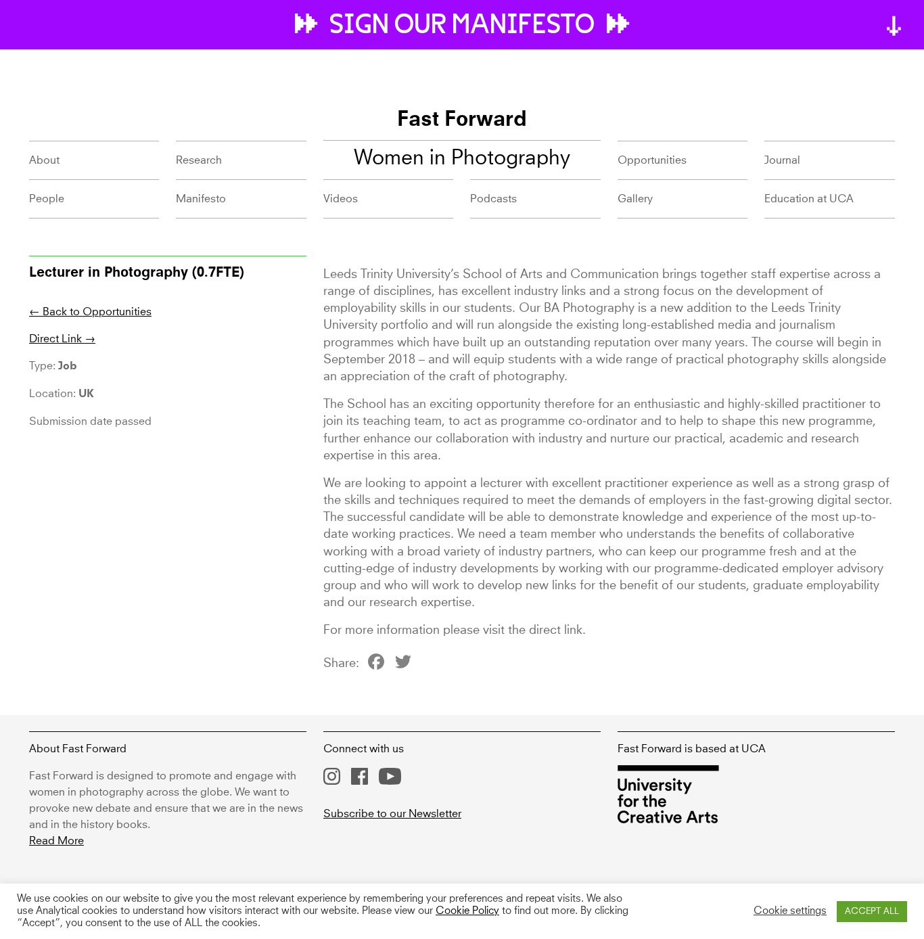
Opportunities (652, 160)
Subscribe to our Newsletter (392, 813)
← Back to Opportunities (90, 311)
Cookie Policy (467, 911)
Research (199, 160)
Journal (782, 160)
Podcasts (493, 198)
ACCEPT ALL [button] (872, 911)
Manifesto (201, 198)
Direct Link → (62, 339)
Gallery (635, 198)
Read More (56, 840)
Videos (340, 198)
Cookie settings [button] (790, 911)
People (46, 198)
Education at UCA (809, 198)
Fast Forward (462, 120)
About (44, 160)
